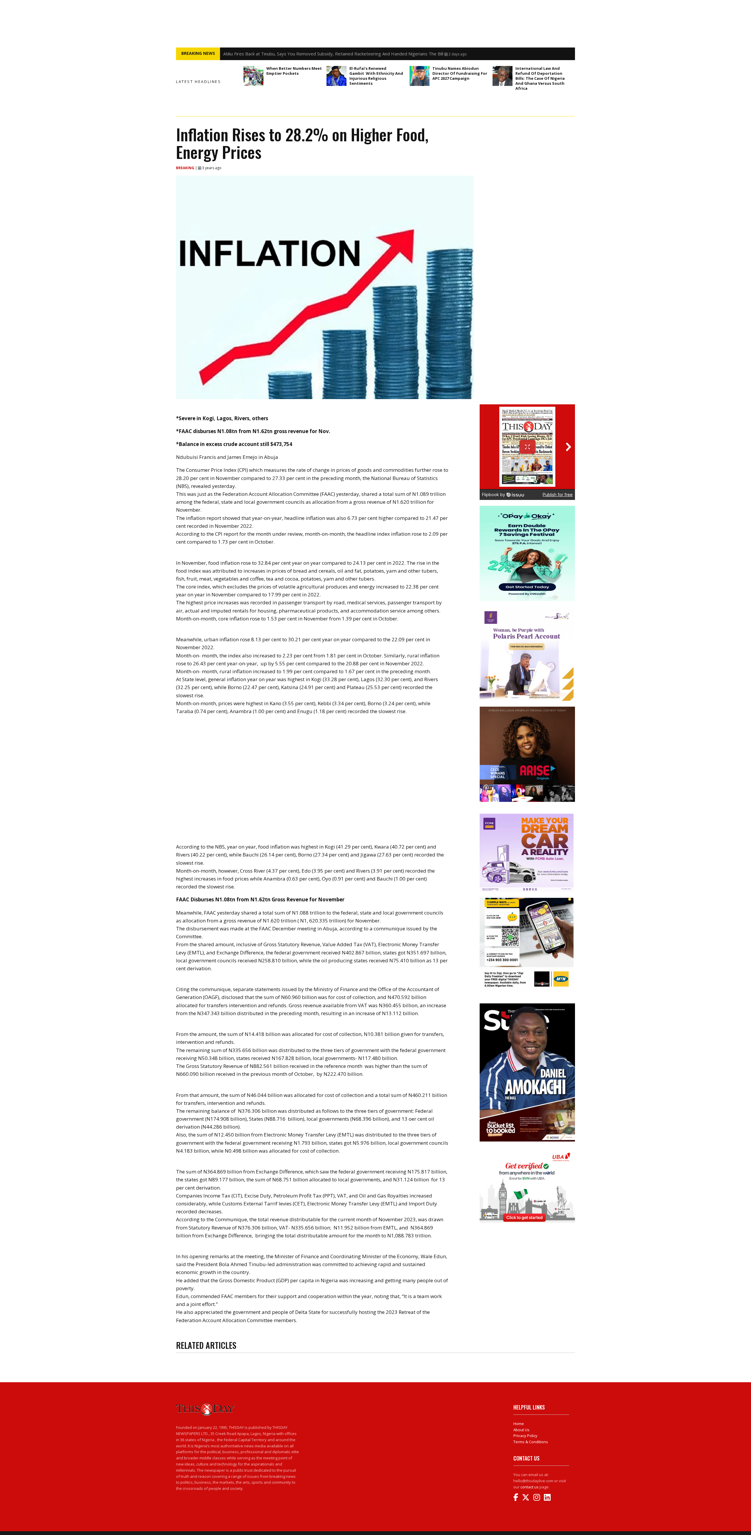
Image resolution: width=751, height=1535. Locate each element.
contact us (529, 1487)
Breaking (185, 167)
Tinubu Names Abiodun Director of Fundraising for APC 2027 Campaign (459, 73)
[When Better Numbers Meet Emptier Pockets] (253, 76)
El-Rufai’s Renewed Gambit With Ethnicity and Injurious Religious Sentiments (376, 76)
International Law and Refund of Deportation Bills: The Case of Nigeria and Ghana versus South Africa (540, 78)
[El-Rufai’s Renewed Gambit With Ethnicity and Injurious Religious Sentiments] (336, 76)
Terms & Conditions (530, 1441)
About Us (521, 1429)
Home (518, 1423)
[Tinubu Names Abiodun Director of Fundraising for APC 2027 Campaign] (419, 76)
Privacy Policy (525, 1435)
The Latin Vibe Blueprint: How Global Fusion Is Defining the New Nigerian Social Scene (309, 54)
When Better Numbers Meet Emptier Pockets (294, 71)
